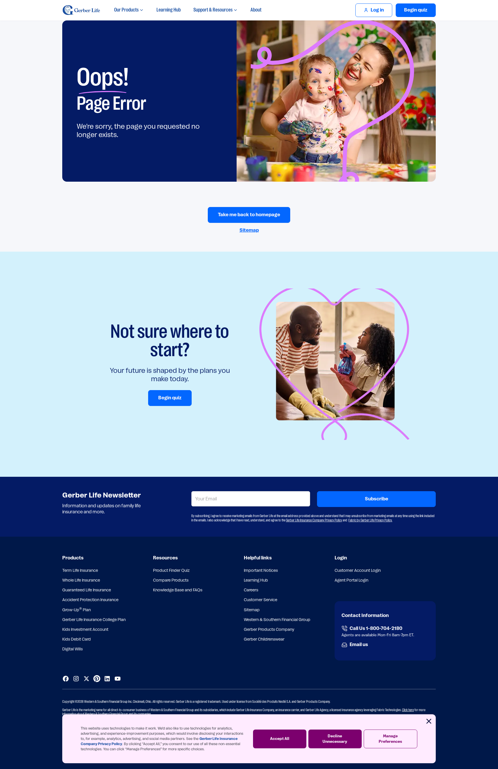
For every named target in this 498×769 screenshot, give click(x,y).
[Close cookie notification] (429, 721)
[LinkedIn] (107, 678)
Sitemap (249, 230)
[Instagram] (76, 678)
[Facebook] (65, 678)
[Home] (81, 10)
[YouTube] (117, 678)
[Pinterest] (96, 678)
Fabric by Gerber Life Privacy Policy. (370, 520)
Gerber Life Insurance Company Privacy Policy (314, 520)
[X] (86, 678)
